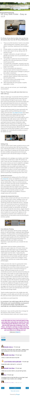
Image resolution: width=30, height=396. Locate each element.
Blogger (18, 394)
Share (3, 339)
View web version (15, 391)
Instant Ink (5, 178)
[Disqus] (15, 363)
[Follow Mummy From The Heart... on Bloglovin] (15, 333)
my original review (17, 112)
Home (15, 388)
